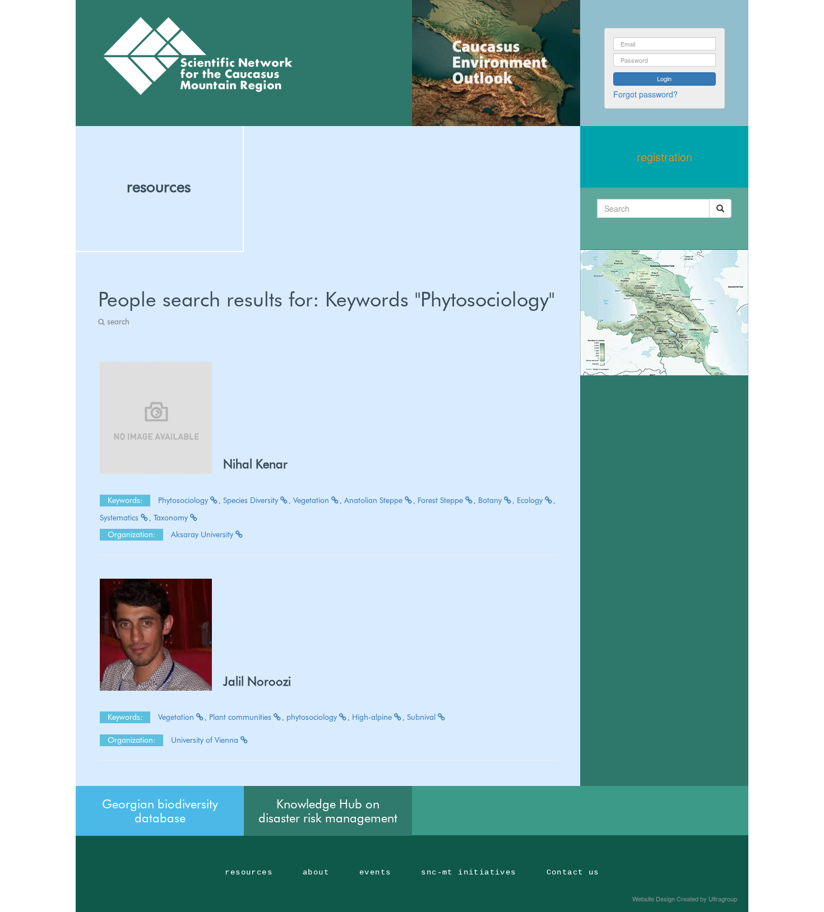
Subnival (422, 717)
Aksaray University (203, 534)
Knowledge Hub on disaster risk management (327, 811)
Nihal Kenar (255, 464)
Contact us (573, 872)
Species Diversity (251, 500)
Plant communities (241, 717)
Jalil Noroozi (257, 681)
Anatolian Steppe (374, 500)
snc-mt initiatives (468, 872)
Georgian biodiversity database (160, 811)
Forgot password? (645, 94)
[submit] (720, 208)
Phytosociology (184, 500)
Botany (491, 500)
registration (664, 156)
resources (159, 186)
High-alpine (373, 717)
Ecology (531, 500)
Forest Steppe (441, 500)
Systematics (120, 517)
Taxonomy (172, 517)
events (375, 872)
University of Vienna (205, 740)
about (316, 872)
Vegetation (312, 500)
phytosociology (312, 717)
